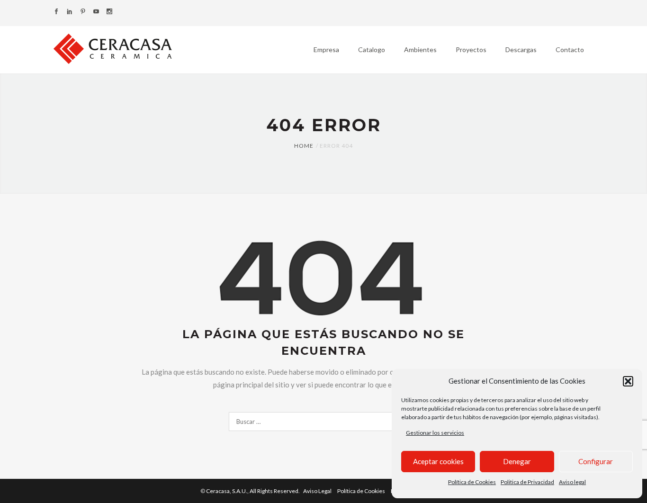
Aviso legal (572, 481)
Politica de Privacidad (527, 481)
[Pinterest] (83, 12)
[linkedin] (69, 12)
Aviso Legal (317, 490)
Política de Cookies (472, 481)
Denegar (517, 461)
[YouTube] (96, 12)
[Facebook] (56, 12)
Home (304, 145)
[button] (628, 381)
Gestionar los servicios (435, 432)
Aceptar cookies (438, 461)
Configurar (595, 461)
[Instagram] (109, 12)
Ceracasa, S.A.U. (253, 490)
